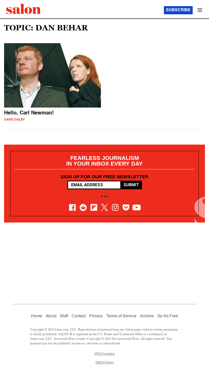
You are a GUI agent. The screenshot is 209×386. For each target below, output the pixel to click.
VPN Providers (104, 354)
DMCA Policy (105, 362)
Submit (131, 184)
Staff (64, 316)
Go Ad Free (167, 316)
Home (36, 316)
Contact (79, 316)
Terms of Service (121, 316)
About (51, 316)
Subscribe (178, 10)
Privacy (96, 316)
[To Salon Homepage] (23, 9)
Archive (147, 316)
